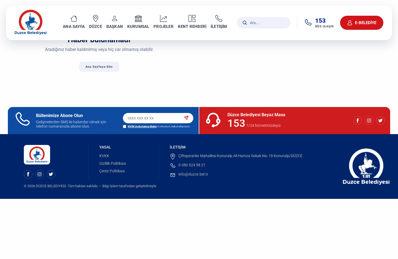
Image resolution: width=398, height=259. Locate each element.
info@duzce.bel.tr (193, 174)
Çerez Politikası (112, 171)
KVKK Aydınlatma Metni (142, 126)
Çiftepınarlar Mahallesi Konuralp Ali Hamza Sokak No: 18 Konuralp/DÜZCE (240, 156)
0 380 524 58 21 (191, 165)
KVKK (104, 156)
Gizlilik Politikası (112, 163)
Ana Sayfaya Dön (99, 67)
